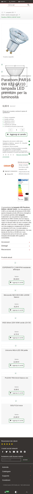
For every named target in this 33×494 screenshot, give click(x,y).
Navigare (22, 1)
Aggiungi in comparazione (10, 171)
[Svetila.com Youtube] (14, 452)
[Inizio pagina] (27, 492)
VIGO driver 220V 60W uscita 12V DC (16, 323)
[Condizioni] (30, 479)
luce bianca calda (23, 167)
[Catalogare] (30, 471)
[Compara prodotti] (16, 492)
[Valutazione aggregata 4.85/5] (7, 443)
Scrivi (4, 1)
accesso (25, 459)
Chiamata (13, 1)
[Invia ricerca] (28, 4)
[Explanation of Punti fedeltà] (29, 153)
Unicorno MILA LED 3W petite (16, 350)
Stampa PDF (10, 174)
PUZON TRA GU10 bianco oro (16, 378)
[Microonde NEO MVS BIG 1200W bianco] (16, 291)
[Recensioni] (29, 249)
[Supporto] (30, 475)
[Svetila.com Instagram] (18, 452)
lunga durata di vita (24, 171)
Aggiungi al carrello (17, 282)
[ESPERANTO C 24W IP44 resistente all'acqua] (16, 263)
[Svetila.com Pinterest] (25, 452)
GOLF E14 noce (16, 405)
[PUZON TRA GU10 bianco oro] (16, 373)
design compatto (23, 165)
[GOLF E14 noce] (16, 401)
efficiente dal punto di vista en (24, 174)
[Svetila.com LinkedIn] (21, 452)
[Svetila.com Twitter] (7, 452)
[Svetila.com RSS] (10, 452)
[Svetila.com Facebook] (3, 452)
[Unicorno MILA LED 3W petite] (16, 346)
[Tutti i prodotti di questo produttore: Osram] (9, 165)
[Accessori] (29, 242)
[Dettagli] (29, 246)
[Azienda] (30, 466)
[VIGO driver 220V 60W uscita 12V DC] (16, 318)
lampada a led (23, 169)
